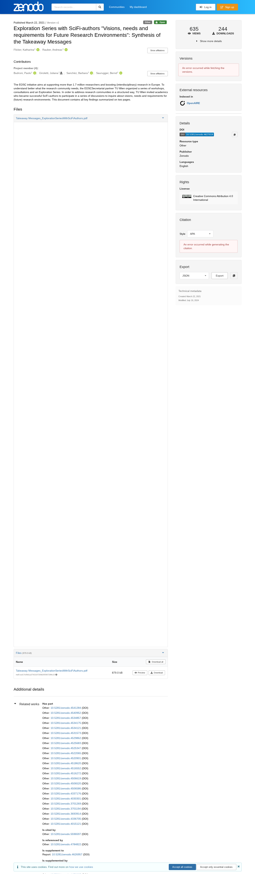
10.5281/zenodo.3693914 (66, 813)
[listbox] (200, 233)
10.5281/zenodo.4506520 (66, 783)
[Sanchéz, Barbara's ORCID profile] (91, 73)
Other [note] (147, 22)
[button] (91, 118)
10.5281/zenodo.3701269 (66, 803)
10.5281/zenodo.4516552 (66, 768)
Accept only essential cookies (216, 867)
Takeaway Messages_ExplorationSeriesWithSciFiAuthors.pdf (51, 670)
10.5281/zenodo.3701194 (66, 808)
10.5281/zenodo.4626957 (67, 854)
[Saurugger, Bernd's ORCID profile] (120, 73)
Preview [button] (141, 673)
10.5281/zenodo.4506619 (66, 778)
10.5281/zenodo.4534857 (66, 717)
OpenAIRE (193, 103)
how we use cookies (81, 866)
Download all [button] (157, 662)
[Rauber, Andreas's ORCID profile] (66, 50)
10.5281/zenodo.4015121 (66, 823)
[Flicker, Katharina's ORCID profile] (37, 50)
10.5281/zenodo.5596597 (66, 834)
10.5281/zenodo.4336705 (66, 818)
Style (182, 233)
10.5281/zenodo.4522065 (66, 753)
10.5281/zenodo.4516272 (66, 773)
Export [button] (219, 275)
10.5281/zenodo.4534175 (66, 722)
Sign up (229, 7)
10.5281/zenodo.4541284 (66, 707)
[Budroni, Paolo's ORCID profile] (34, 73)
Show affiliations (157, 50)
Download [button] (158, 673)
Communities (117, 6)
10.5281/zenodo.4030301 (66, 798)
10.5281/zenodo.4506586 (66, 788)
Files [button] (24, 652)
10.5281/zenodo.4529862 (66, 738)
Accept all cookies (182, 867)
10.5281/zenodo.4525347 (66, 748)
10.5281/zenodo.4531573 (66, 733)
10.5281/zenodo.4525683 (66, 743)
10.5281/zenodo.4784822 (66, 844)
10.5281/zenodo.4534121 (66, 727)
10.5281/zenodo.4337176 (66, 793)
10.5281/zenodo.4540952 (66, 712)
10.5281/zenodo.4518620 (66, 763)
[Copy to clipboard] (234, 134)
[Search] (100, 7)
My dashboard (138, 6)
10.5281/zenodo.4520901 (66, 758)
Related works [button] (29, 704)
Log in (207, 7)
